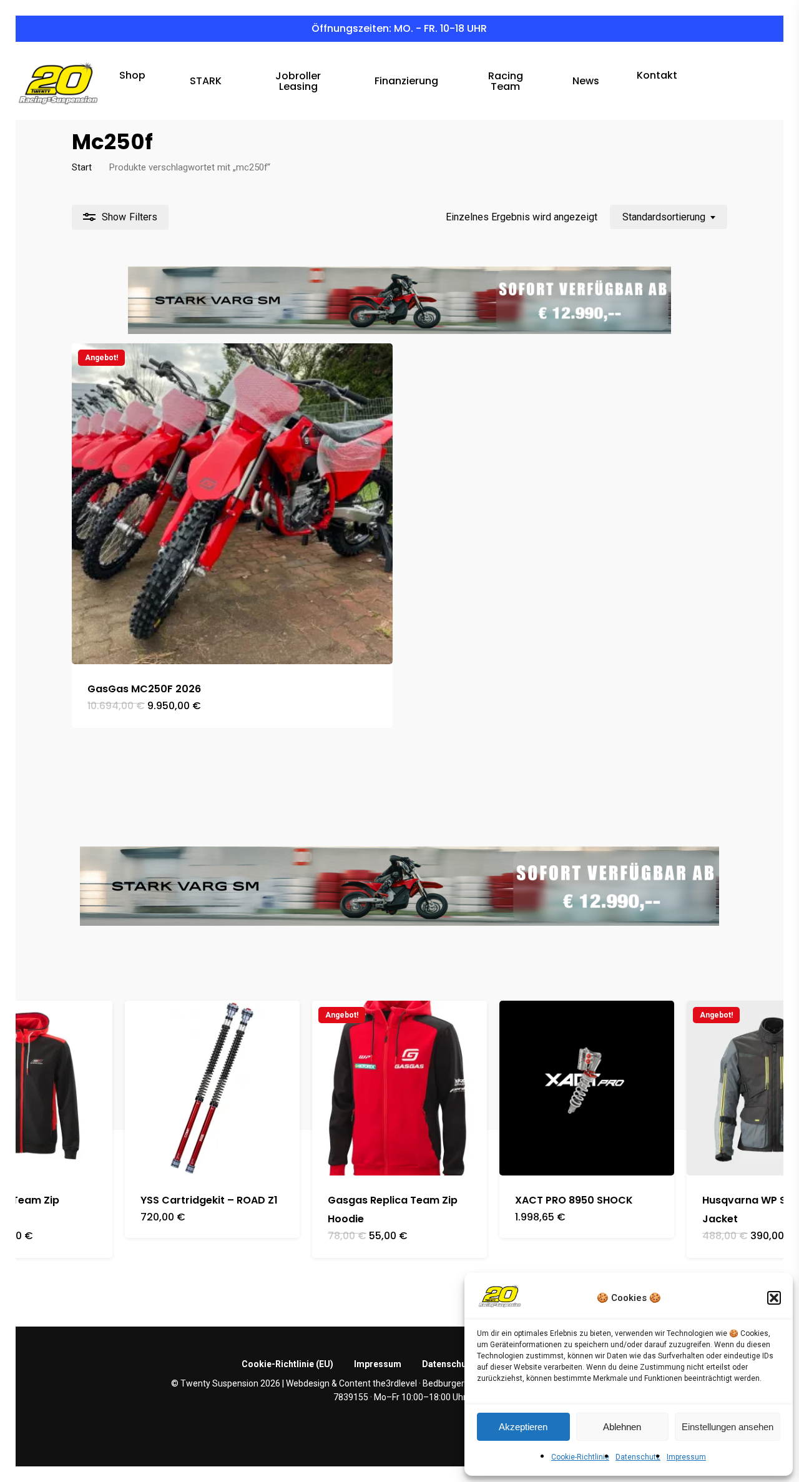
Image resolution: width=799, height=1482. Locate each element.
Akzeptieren (523, 1426)
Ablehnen (622, 1426)
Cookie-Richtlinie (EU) (287, 1364)
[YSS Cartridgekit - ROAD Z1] (212, 1088)
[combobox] (668, 217)
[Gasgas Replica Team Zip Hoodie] (399, 1088)
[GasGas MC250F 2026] (232, 503)
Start (82, 167)
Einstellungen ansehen (727, 1426)
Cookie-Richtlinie (580, 1457)
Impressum (686, 1457)
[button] (774, 1298)
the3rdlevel (395, 1383)
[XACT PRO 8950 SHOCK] (586, 1088)
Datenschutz (637, 1457)
